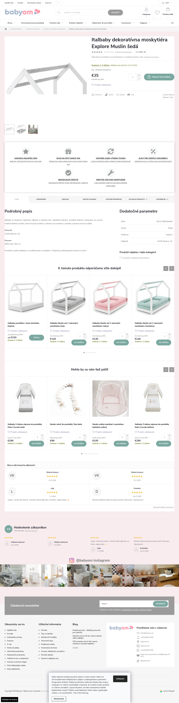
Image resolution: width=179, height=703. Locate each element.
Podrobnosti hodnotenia (123, 52)
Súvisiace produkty (137, 199)
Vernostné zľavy (47, 641)
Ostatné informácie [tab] (114, 199)
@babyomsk (145, 661)
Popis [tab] (17, 199)
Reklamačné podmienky (16, 655)
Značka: (168, 94)
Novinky (44, 630)
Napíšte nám (9, 3)
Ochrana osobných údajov (17, 662)
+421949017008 (147, 637)
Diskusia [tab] (65, 199)
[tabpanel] (26, 311)
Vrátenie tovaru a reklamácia (17, 658)
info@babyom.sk (147, 633)
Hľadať (115, 12)
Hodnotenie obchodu (49, 648)
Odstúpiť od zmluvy (9, 699)
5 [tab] (92, 352)
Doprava (48, 3)
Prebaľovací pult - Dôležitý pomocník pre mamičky (86, 631)
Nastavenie (59, 698)
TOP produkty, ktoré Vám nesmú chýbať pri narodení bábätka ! (85, 642)
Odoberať (160, 604)
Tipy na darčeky (47, 634)
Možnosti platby (13, 648)
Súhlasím (120, 678)
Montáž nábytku (47, 655)
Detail (37, 337)
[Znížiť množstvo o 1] (139, 78)
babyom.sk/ (145, 646)
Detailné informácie (151, 57)
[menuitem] (11, 23)
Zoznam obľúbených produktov (53, 651)
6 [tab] (95, 352)
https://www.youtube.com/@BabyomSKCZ (155, 655)
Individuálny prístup (34, 3)
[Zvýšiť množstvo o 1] (139, 75)
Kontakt (20, 3)
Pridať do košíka (161, 77)
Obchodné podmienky (15, 651)
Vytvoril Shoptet (168, 691)
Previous (165, 268)
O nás (9, 644)
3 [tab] (88, 352)
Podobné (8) (161, 199)
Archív (75, 648)
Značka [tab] (89, 199)
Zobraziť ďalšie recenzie (163, 507)
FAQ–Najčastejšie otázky (16, 665)
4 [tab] (90, 352)
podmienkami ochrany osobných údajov (137, 610)
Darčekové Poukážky (49, 637)
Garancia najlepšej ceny (50, 658)
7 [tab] (95, 453)
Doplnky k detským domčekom (136, 257)
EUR (167, 3)
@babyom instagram (93, 560)
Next (171, 268)
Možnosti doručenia (103, 70)
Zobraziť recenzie (31, 531)
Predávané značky (48, 644)
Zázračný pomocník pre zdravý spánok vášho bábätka (87, 637)
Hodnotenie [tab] (41, 199)
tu (87, 693)
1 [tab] (84, 352)
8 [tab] (97, 453)
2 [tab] (86, 352)
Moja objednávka (13, 669)
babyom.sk (145, 641)
